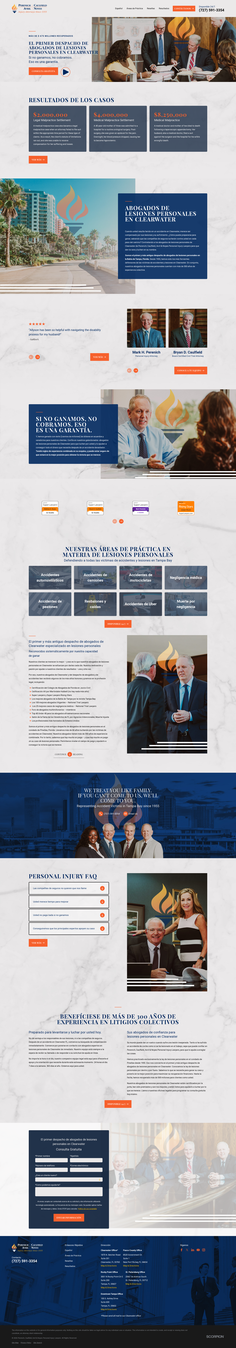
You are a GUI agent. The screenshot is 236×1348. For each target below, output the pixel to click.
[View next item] (37, 357)
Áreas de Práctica (73, 1255)
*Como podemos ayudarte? (47, 1185)
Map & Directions (109, 1266)
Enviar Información (69, 1217)
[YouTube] (198, 1249)
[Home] (29, 8)
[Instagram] (203, 1249)
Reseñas (69, 1261)
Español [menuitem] (119, 8)
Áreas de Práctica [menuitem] (135, 8)
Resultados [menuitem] (164, 8)
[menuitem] (15, 1342)
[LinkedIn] (192, 1249)
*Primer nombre (42, 1156)
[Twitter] (187, 1249)
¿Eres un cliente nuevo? (46, 1175)
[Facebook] (181, 1249)
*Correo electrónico (79, 1165)
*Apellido (74, 1156)
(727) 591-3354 (211, 10)
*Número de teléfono (45, 1165)
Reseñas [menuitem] (151, 8)
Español (68, 1250)
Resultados (70, 1266)
